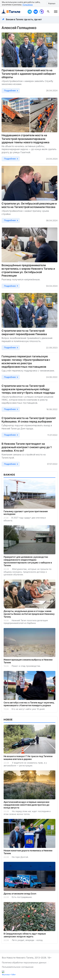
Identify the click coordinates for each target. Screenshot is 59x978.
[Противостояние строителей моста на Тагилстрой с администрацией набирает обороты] (29, 50)
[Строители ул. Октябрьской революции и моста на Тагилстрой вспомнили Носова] (29, 183)
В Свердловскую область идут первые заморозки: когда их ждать (25, 935)
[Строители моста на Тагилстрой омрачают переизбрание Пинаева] (29, 310)
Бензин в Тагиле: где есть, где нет (24, 19)
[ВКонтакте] (35, 11)
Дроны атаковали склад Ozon (20, 893)
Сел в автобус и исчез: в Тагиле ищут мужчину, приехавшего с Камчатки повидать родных (29, 704)
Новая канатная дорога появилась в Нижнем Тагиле (28, 852)
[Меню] (55, 11)
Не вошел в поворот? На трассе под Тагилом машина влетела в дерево (28, 757)
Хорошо (51, 3)
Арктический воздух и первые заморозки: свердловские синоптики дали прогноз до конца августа (27, 805)
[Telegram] (29, 11)
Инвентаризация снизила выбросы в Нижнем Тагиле (28, 661)
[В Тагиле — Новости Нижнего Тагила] (13, 11)
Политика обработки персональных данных (24, 962)
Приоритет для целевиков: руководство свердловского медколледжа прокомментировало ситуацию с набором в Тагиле (28, 561)
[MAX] (41, 11)
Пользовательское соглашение (18, 967)
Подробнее (27, 4)
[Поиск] (48, 11)
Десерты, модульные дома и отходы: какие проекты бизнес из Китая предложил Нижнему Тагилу (29, 614)
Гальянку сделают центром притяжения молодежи (26, 512)
